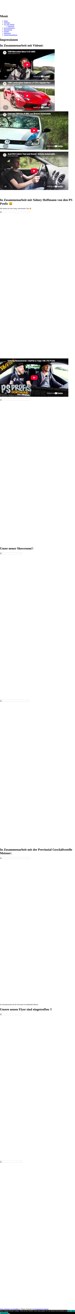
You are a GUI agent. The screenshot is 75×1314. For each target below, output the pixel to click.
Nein (73, 1311)
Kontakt (6, 31)
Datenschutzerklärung (10, 35)
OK (69, 1311)
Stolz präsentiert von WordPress (10, 1309)
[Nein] (9, 1313)
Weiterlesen (4, 1313)
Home (6, 21)
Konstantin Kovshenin (41, 1309)
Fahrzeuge (11, 26)
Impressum (7, 33)
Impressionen (8, 30)
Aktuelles (7, 23)
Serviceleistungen (9, 28)
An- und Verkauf (9, 24)
